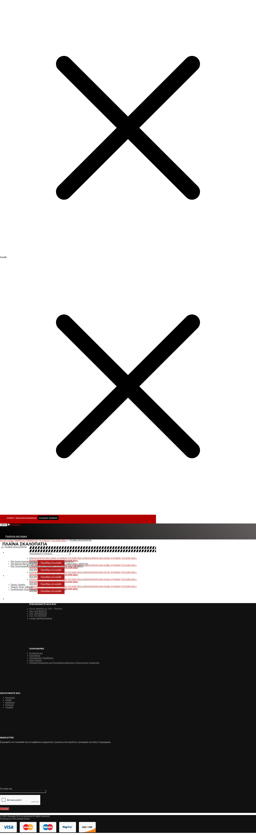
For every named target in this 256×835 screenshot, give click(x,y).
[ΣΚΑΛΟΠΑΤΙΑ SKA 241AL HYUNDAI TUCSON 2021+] (80, 579)
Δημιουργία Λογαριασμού (26, 518)
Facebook (10, 698)
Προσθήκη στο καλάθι (51, 563)
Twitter (8, 700)
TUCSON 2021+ (59, 540)
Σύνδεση (10, 518)
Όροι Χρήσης (35, 660)
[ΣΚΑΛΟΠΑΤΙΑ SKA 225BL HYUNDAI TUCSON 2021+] (80, 565)
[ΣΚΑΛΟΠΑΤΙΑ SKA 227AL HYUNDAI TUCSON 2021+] (80, 572)
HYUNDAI (44, 540)
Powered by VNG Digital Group (15, 818)
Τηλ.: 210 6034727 (38, 611)
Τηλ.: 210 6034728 (38, 613)
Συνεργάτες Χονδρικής (48, 518)
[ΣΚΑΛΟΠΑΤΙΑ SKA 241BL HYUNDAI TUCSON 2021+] (80, 586)
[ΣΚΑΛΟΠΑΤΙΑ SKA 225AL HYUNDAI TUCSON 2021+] (80, 558)
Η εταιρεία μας (36, 653)
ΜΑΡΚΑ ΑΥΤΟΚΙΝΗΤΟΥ (26, 540)
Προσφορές (34, 655)
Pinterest (9, 705)
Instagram (10, 702)
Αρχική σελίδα (6, 540)
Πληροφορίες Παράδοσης (41, 658)
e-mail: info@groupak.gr (40, 618)
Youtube (9, 707)
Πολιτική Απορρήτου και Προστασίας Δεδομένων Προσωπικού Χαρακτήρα (64, 663)
